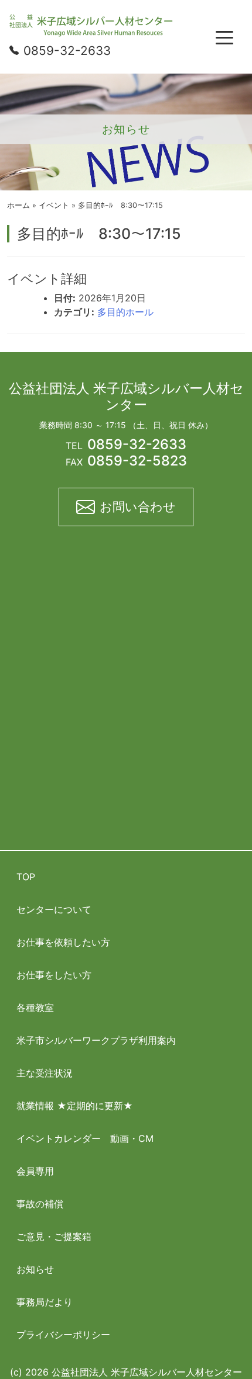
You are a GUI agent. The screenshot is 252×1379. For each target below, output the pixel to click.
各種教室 (35, 1007)
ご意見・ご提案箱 (53, 1236)
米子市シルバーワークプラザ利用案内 (96, 1040)
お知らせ (35, 1269)
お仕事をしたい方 (53, 975)
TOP (25, 877)
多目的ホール (125, 312)
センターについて (53, 909)
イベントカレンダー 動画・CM (85, 1138)
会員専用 (35, 1171)
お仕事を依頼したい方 (63, 942)
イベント (54, 205)
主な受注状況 (44, 1073)
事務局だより (44, 1302)
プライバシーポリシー (63, 1334)
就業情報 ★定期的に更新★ (74, 1105)
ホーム (18, 205)
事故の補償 (39, 1204)
